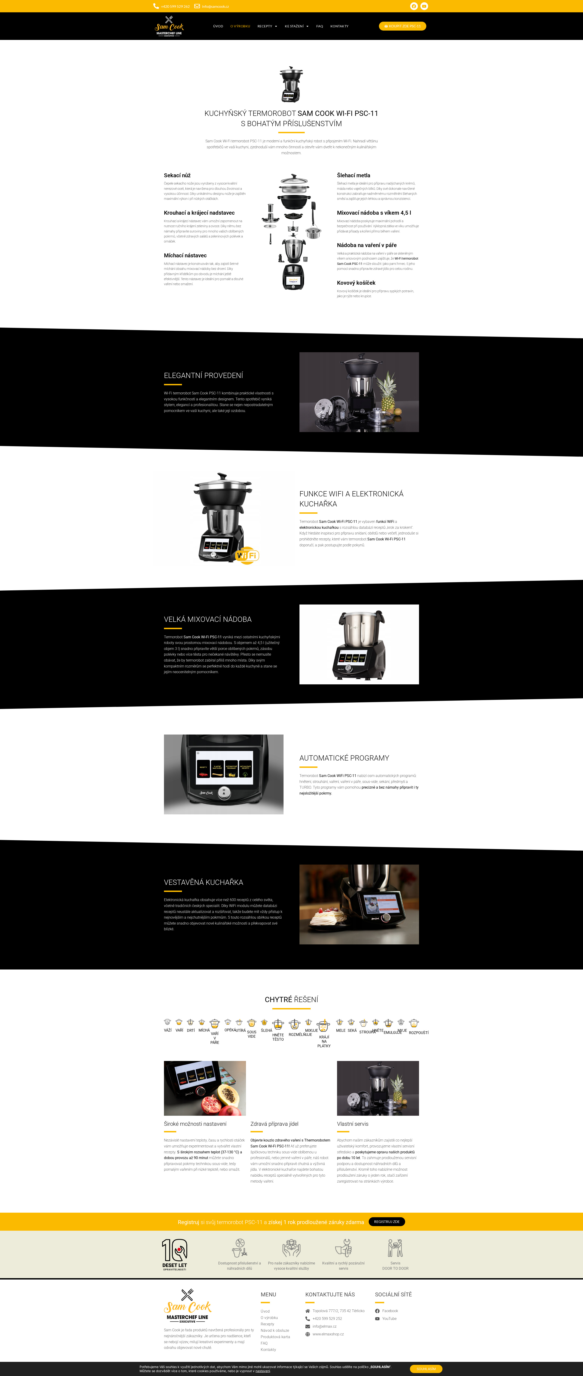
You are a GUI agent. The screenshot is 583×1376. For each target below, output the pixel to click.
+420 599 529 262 (175, 6)
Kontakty (339, 26)
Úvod (218, 26)
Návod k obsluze (275, 1330)
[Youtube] (424, 6)
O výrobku (240, 26)
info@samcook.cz (215, 6)
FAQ (319, 26)
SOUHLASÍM (426, 1369)
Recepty (265, 26)
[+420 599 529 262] (156, 6)
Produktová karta (275, 1337)
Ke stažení (294, 26)
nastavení (263, 1371)
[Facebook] (414, 6)
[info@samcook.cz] (197, 6)
